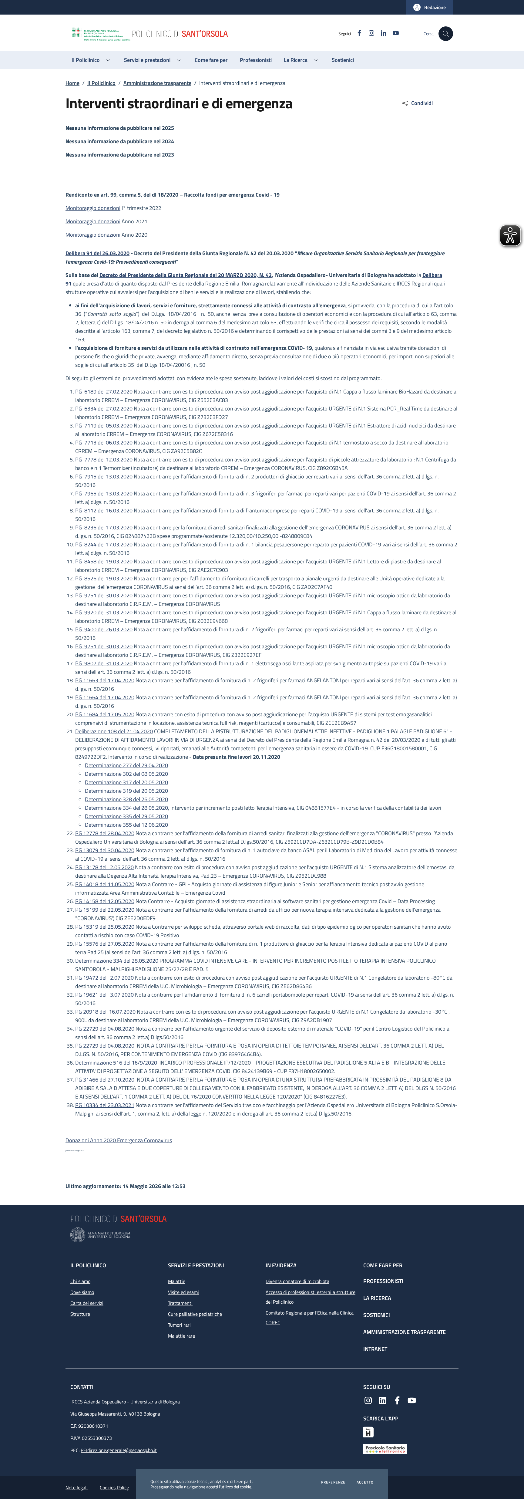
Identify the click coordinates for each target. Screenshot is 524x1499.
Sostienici (376, 1315)
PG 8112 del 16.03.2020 (104, 510)
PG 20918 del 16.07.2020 (105, 1012)
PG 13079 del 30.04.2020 (104, 850)
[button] (429, 7)
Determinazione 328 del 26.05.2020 (126, 799)
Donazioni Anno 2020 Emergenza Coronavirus (119, 1140)
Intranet (375, 1349)
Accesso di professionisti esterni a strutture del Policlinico (310, 1296)
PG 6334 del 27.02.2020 (104, 408)
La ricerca (377, 1298)
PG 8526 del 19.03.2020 (104, 578)
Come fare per (382, 1265)
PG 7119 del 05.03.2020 (104, 425)
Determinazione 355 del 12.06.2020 (126, 825)
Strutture (80, 1314)
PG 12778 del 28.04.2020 (104, 833)
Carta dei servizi (86, 1303)
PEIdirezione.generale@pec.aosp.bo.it (119, 1450)
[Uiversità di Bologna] (262, 1234)
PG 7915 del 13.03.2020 (104, 476)
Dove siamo (82, 1292)
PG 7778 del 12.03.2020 (104, 459)
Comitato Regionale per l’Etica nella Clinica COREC (310, 1317)
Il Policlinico (101, 83)
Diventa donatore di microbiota (297, 1281)
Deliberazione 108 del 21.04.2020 (114, 731)
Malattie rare (181, 1335)
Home (72, 83)
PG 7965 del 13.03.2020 (104, 493)
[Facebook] (397, 1399)
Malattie (176, 1281)
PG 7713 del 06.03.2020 (104, 442)
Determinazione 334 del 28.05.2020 (126, 808)
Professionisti (383, 1281)
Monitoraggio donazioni (93, 208)
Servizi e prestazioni (196, 1265)
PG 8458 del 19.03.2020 (104, 561)
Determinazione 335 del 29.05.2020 (126, 816)
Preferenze (333, 1482)
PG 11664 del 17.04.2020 (104, 697)
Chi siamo (80, 1281)
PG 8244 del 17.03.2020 (104, 544)
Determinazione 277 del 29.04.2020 (126, 765)
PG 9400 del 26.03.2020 (104, 629)
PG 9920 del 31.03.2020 (104, 612)
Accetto (365, 1482)
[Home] (204, 34)
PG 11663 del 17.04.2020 (104, 680)
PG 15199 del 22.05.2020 (104, 910)
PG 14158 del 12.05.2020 (104, 901)
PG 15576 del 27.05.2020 (104, 944)
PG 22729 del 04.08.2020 (104, 1029)
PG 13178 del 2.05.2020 (104, 867)
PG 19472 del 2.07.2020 (104, 978)
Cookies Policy (114, 1487)
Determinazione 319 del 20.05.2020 (126, 791)
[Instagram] (368, 1399)
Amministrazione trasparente (157, 83)
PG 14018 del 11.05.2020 (104, 884)
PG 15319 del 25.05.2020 (104, 927)
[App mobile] (368, 1431)
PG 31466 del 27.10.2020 (105, 1079)
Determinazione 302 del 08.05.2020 (126, 774)
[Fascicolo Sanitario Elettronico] (385, 1448)
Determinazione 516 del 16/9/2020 (116, 1062)
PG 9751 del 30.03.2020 (104, 595)
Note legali (77, 1487)
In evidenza (281, 1265)
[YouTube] (412, 1399)
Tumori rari (179, 1325)
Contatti (82, 1387)
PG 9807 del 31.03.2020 (104, 663)
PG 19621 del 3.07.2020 (104, 995)
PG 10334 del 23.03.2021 (104, 1105)
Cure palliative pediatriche (195, 1314)
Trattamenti (180, 1303)
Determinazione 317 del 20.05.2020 (126, 782)
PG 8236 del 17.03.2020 (104, 527)
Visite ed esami (183, 1292)
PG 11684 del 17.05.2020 (104, 714)
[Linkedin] (383, 1399)
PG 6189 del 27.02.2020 (104, 391)
